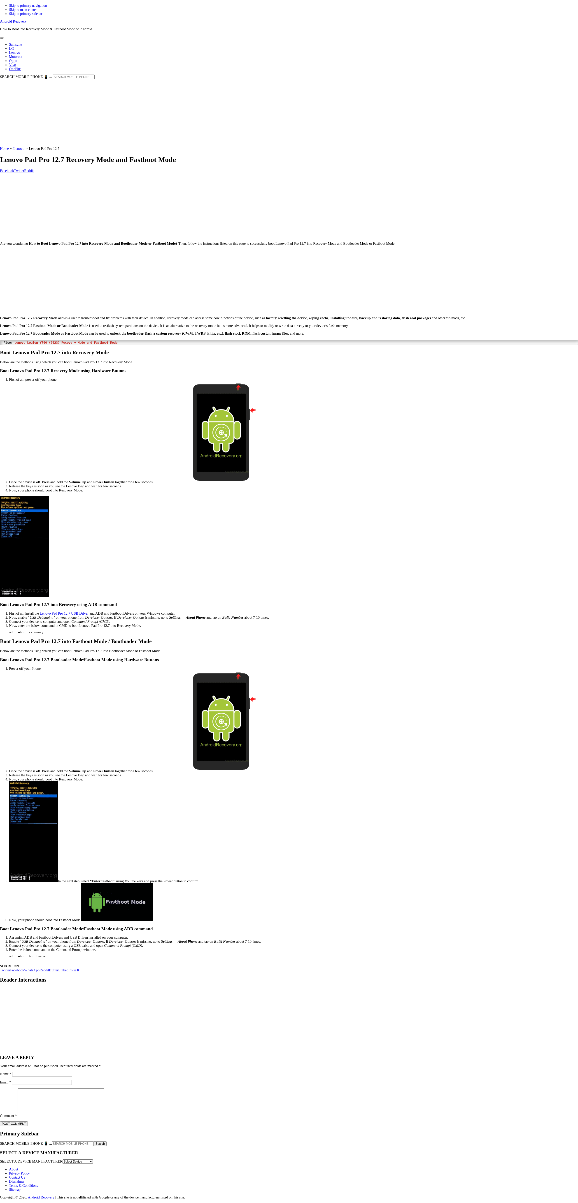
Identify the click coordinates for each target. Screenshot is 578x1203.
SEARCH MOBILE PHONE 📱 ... (26, 77)
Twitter (5, 970)
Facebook (17, 970)
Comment (8, 1116)
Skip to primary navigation (28, 5)
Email (5, 1082)
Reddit (44, 970)
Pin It (75, 970)
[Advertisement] (289, 113)
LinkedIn (64, 970)
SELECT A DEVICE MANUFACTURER (31, 1161)
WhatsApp (32, 970)
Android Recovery (13, 21)
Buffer (53, 970)
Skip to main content (23, 10)
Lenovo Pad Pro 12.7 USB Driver (64, 613)
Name (5, 1074)
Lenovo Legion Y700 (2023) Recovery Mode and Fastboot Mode (65, 342)
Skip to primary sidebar (25, 14)
